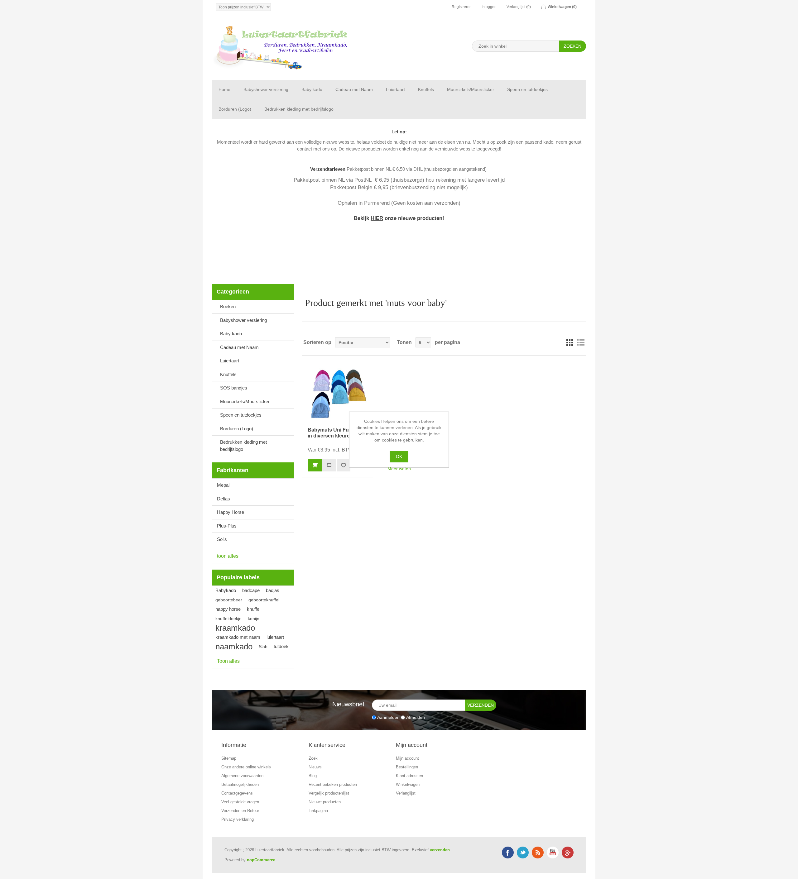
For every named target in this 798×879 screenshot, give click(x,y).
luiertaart (275, 637)
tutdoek (281, 646)
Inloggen (489, 7)
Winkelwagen (408, 784)
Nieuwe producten (325, 802)
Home (224, 89)
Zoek (313, 758)
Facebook (508, 852)
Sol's (222, 539)
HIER (377, 218)
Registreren (462, 7)
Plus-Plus (227, 525)
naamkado (233, 646)
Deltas (223, 498)
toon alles (227, 556)
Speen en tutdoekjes (527, 89)
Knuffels (426, 89)
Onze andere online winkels (246, 767)
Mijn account (407, 758)
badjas (272, 590)
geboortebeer (228, 599)
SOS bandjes (233, 387)
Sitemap (228, 758)
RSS (538, 852)
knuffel (253, 609)
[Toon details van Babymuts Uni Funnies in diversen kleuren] (337, 391)
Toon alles (228, 661)
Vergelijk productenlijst (329, 793)
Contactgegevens (237, 793)
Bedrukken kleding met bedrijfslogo (299, 109)
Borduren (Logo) (235, 109)
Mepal (223, 485)
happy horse (228, 609)
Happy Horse (230, 512)
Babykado (225, 590)
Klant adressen (409, 775)
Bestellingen (407, 767)
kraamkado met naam (237, 637)
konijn (253, 618)
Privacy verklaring (237, 819)
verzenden (440, 850)
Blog (313, 775)
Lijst (580, 342)
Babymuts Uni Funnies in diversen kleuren (335, 432)
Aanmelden (388, 717)
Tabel (569, 342)
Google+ (568, 852)
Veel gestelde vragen (240, 802)
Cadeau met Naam (354, 89)
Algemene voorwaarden (242, 775)
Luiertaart (395, 89)
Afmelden (415, 717)
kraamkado (235, 627)
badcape (251, 590)
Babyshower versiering (265, 89)
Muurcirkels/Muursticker (470, 89)
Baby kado (311, 89)
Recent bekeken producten (333, 784)
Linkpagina (318, 810)
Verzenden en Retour (240, 810)
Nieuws (315, 767)
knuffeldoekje (228, 618)
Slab (263, 646)
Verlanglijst (406, 793)
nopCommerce (261, 860)
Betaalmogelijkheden (240, 784)
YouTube (553, 852)
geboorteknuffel (263, 599)
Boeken (228, 306)
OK (399, 456)
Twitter (523, 852)
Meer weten (399, 468)
